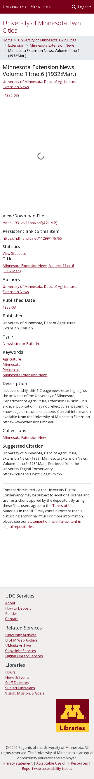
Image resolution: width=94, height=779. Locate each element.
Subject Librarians (20, 688)
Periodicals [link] (11, 369)
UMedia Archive (18, 645)
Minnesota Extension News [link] (52, 45)
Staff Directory (17, 682)
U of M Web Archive (21, 640)
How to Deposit (18, 608)
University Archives (21, 635)
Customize (46, 772)
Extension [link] (16, 45)
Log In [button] (83, 6)
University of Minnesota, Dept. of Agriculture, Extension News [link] (40, 84)
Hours (10, 672)
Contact (11, 618)
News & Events (17, 677)
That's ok (11, 772)
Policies (11, 613)
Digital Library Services (24, 656)
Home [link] (7, 40)
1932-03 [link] (11, 95)
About (10, 603)
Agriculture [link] (12, 359)
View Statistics (14, 253)
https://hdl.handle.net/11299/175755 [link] (32, 238)
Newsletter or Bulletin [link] (21, 343)
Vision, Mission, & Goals (24, 693)
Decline (28, 772)
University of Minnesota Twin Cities (42, 26)
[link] (47, 222)
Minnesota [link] (11, 364)
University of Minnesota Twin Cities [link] (47, 40)
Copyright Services (20, 650)
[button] (27, 7)
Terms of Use (63, 505)
